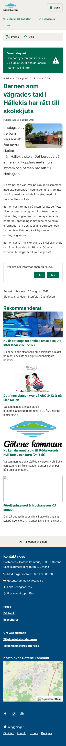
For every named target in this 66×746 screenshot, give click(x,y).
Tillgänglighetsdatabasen (20, 639)
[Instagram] (14, 714)
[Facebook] (5, 714)
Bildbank (9, 613)
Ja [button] (40, 275)
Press (7, 606)
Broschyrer (10, 619)
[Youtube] (22, 714)
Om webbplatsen (14, 632)
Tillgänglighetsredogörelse (21, 645)
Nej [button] (53, 275)
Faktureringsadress (19, 587)
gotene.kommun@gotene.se (25, 580)
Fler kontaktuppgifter (21, 593)
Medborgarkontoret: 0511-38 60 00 (30, 574)
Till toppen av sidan (35, 541)
